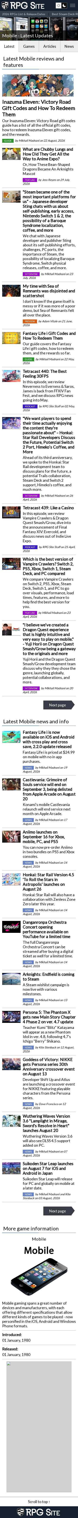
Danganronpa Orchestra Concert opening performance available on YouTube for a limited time (46, 929)
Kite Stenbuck (47, 1047)
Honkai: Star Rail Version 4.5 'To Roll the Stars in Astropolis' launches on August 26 (48, 881)
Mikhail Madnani (29, 140)
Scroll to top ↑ (39, 1501)
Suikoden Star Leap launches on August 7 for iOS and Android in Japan (48, 1168)
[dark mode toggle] (61, 5)
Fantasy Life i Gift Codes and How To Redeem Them (49, 336)
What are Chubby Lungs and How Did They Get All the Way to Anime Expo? (48, 154)
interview (31, 274)
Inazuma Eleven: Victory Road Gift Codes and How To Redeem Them (38, 107)
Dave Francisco (48, 1104)
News (69, 46)
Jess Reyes (49, 180)
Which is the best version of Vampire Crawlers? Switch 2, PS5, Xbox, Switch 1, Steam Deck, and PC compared (48, 566)
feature (30, 180)
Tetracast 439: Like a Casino (48, 507)
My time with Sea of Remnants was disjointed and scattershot (49, 291)
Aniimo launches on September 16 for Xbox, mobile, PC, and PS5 (44, 837)
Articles (49, 46)
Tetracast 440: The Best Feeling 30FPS (45, 373)
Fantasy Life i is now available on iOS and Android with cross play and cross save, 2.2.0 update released (48, 739)
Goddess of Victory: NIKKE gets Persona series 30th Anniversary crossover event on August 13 (49, 1066)
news (28, 767)
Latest (9, 46)
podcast (30, 406)
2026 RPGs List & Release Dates (23, 14)
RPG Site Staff (51, 406)
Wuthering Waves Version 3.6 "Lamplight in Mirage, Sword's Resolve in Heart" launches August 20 (46, 1123)
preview (30, 321)
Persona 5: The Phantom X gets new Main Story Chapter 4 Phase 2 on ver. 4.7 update (49, 1017)
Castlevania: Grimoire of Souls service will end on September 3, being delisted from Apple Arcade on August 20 (49, 789)
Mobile (39, 1238)
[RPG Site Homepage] (23, 5)
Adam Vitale (49, 321)
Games (29, 46)
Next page (57, 705)
